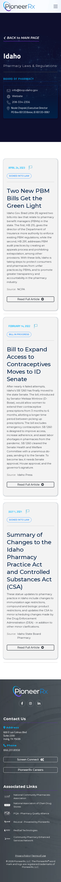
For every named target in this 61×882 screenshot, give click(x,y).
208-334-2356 (21, 102)
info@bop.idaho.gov (25, 90)
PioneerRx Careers (30, 769)
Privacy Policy (22, 855)
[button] (55, 6)
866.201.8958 (11, 750)
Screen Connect (30, 759)
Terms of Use (39, 855)
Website (17, 96)
